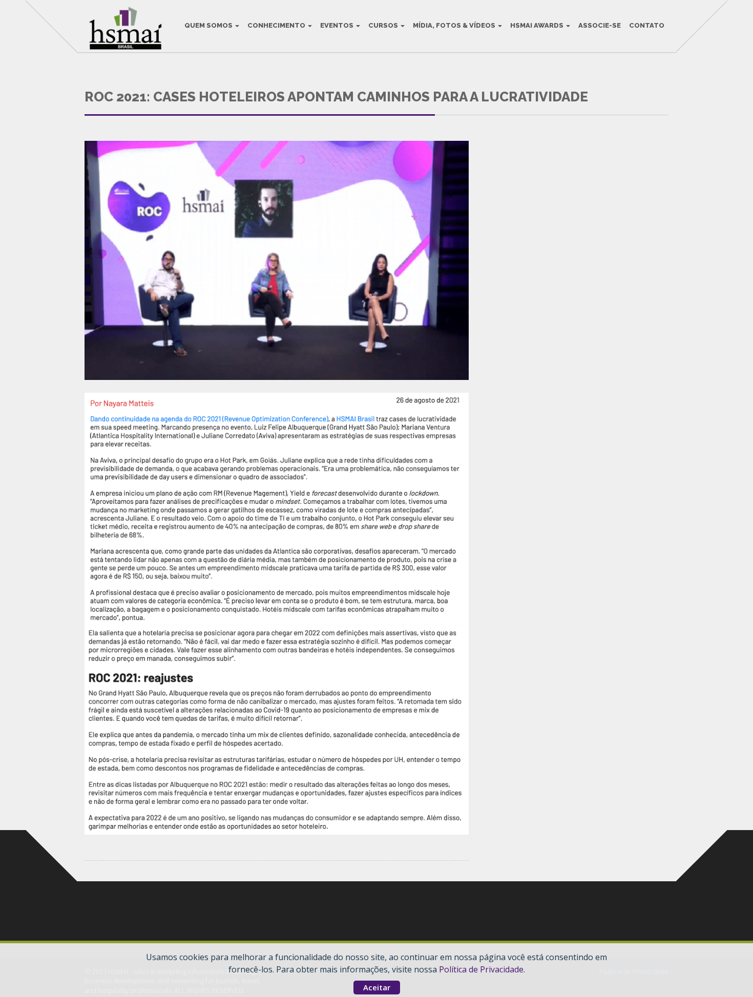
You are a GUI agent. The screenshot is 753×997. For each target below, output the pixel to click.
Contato (646, 25)
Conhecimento (277, 25)
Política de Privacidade (481, 969)
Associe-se (599, 25)
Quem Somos (209, 25)
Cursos (384, 25)
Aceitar (376, 987)
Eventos (337, 25)
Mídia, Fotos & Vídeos (455, 25)
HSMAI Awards (537, 25)
